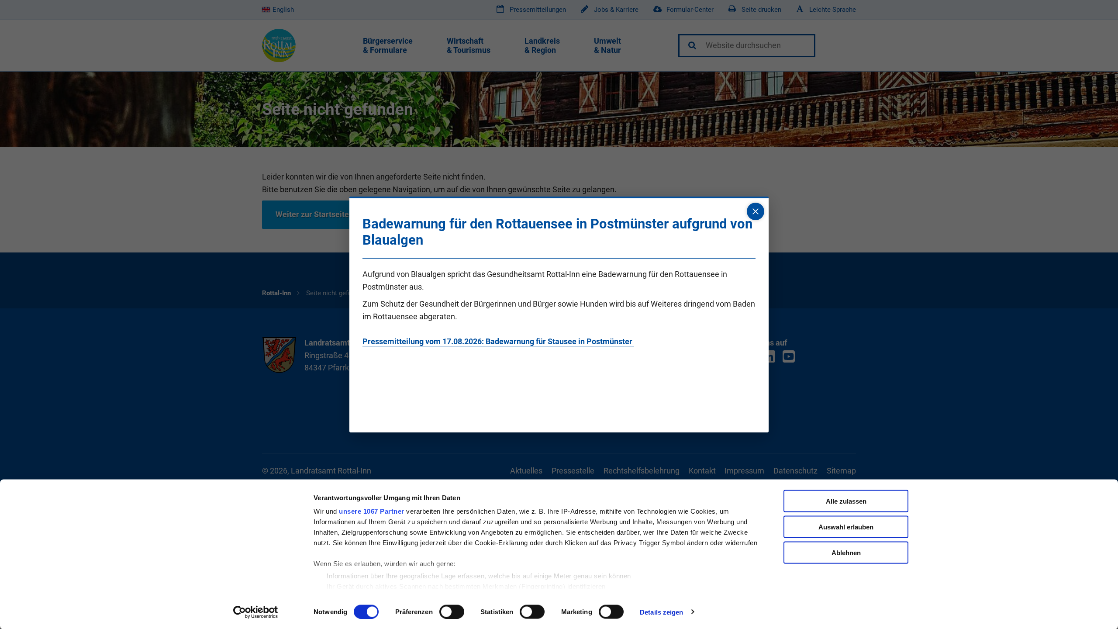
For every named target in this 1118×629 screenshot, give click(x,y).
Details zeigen (661, 611)
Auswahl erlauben (845, 526)
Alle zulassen (846, 501)
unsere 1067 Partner (371, 511)
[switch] (451, 612)
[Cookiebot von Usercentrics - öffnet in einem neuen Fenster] (255, 612)
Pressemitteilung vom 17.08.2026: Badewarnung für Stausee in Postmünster (498, 341)
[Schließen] (755, 211)
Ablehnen (846, 552)
